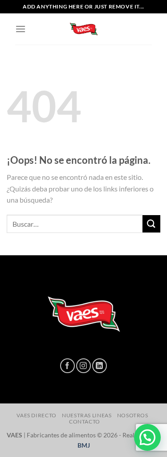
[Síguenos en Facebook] (67, 365)
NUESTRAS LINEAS (86, 415)
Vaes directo (36, 415)
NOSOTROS (132, 415)
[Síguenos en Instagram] (83, 365)
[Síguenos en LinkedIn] (99, 365)
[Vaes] (83, 29)
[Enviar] (151, 224)
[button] (147, 437)
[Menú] (20, 29)
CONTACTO (84, 421)
